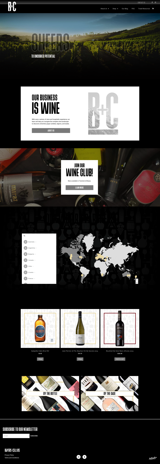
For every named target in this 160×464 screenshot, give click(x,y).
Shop (114, 9)
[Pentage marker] (71, 255)
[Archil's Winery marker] (107, 257)
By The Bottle (50, 393)
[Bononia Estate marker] (103, 257)
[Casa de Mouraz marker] (96, 258)
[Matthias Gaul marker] (99, 255)
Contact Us (141, 2)
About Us (104, 9)
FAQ (133, 9)
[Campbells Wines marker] (129, 275)
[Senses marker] (71, 258)
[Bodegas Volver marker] (97, 258)
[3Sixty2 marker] (136, 276)
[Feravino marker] (102, 256)
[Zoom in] (137, 280)
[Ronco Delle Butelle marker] (101, 256)
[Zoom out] (137, 282)
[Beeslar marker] (102, 275)
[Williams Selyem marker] (71, 256)
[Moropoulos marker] (103, 258)
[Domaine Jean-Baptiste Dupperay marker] (99, 256)
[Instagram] (155, 2)
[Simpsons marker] (98, 254)
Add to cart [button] (120, 359)
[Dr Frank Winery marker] (81, 257)
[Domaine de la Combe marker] (98, 257)
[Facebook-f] (152, 2)
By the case (110, 393)
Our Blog (125, 9)
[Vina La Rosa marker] (82, 275)
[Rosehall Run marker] (80, 257)
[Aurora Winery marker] (105, 259)
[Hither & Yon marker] (128, 275)
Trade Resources (144, 9)
